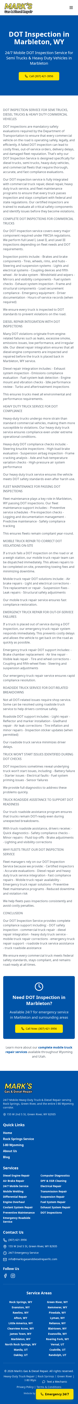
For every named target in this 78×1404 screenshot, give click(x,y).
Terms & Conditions (49, 1387)
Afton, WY (20, 1318)
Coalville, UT (57, 1349)
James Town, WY (20, 1334)
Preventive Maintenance (19, 1212)
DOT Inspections (51, 1212)
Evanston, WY (21, 1307)
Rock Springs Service (18, 1139)
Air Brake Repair (13, 1181)
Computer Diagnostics (55, 1175)
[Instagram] (13, 1276)
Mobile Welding (13, 1191)
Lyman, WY (57, 1318)
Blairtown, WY (57, 1328)
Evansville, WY (57, 1334)
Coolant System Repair (18, 1207)
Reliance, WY (57, 1323)
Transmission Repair (54, 1191)
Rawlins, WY (21, 1312)
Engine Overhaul (14, 1202)
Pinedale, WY (57, 1312)
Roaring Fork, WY (57, 1339)
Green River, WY (57, 1302)
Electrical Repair (51, 1186)
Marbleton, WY (20, 1339)
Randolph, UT (57, 1355)
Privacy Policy (25, 1387)
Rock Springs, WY (20, 1302)
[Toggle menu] (71, 7)
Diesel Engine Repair (16, 1175)
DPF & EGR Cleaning (53, 1181)
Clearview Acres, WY (20, 1328)
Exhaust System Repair (55, 1207)
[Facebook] (5, 1276)
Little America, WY (21, 1323)
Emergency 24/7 (57, 1394)
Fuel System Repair (53, 1202)
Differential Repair (15, 1196)
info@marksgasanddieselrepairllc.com (32, 1259)
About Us (10, 1151)
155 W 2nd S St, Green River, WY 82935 (31, 1114)
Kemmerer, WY (57, 1307)
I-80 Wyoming (13, 1145)
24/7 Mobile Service (15, 1186)
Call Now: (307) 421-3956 (41, 1028)
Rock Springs (46, 1376)
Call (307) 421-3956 (41, 76)
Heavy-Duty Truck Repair (19, 1376)
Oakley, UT (21, 1355)
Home (7, 1133)
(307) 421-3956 (17, 1240)
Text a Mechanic (57, 1381)
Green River (64, 1376)
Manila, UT (21, 1349)
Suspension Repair (53, 1196)
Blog (6, 1157)
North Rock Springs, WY (20, 1344)
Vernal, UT (57, 1344)
